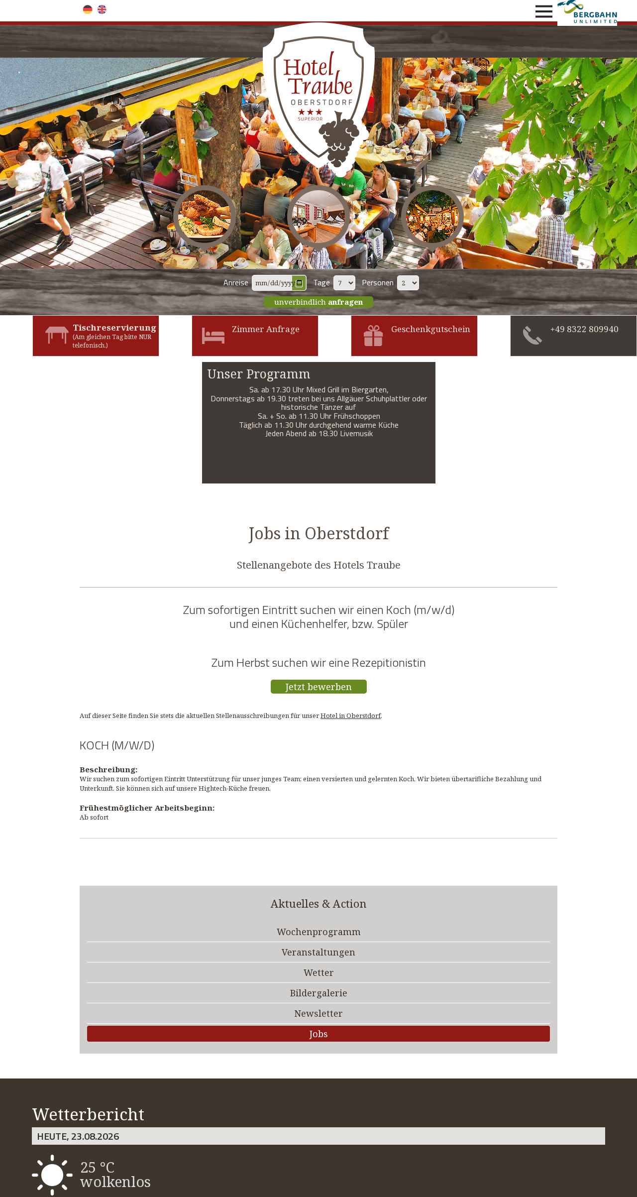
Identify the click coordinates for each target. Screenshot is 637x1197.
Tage (321, 282)
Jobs (319, 1034)
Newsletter (318, 1013)
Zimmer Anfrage (266, 329)
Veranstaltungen (318, 952)
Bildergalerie (318, 993)
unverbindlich (318, 302)
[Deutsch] (88, 9)
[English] (102, 9)
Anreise (235, 282)
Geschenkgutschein (430, 329)
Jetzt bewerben (319, 687)
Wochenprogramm (319, 932)
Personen (378, 282)
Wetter (319, 972)
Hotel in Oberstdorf (350, 715)
